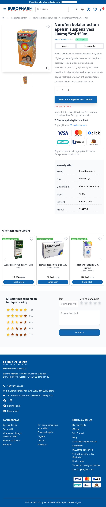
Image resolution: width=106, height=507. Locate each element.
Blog (74, 437)
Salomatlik (8, 429)
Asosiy (65, 46)
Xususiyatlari (90, 46)
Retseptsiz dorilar (19, 18)
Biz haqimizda (79, 425)
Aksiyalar (42, 444)
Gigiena (41, 436)
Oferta (75, 429)
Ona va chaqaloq (46, 432)
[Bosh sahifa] (3, 18)
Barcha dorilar (10, 425)
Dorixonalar (78, 461)
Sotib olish (19, 281)
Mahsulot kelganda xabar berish (75, 99)
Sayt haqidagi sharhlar (83, 469)
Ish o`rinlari (78, 433)
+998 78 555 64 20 (14, 386)
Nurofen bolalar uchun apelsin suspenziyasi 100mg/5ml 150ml (60, 18)
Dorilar (41, 440)
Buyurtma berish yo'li (82, 449)
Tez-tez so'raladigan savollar (86, 465)
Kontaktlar (77, 445)
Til (76, 9)
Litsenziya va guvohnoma (84, 441)
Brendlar (7, 444)
